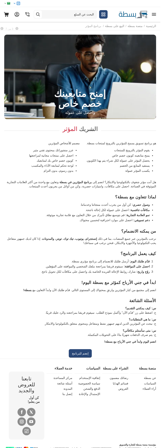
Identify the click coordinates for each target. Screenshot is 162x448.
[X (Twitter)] (31, 412)
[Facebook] (22, 412)
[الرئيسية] (129, 14)
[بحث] (38, 14)
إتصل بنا (67, 394)
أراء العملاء (149, 388)
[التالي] (2, 29)
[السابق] (17, 29)
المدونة (67, 388)
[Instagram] (22, 421)
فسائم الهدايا (120, 383)
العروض (123, 388)
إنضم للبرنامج (80, 353)
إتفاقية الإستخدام (89, 378)
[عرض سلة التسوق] (6, 14)
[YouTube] (31, 421)
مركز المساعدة (63, 378)
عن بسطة (150, 378)
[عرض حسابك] (17, 14)
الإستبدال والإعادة (89, 394)
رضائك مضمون (119, 378)
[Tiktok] (26, 431)
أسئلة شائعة (64, 383)
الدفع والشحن (91, 388)
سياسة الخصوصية (89, 383)
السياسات (150, 383)
